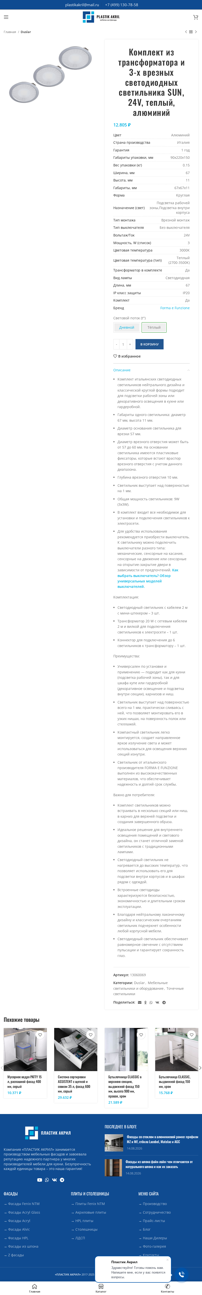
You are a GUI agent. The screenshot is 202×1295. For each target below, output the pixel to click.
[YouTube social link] (40, 1180)
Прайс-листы (154, 1220)
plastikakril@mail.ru (82, 4)
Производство (155, 1203)
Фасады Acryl (19, 1220)
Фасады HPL (18, 1238)
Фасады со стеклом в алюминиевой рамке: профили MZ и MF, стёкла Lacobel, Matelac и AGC (162, 1139)
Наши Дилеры (155, 1238)
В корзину (149, 344)
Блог (147, 1229)
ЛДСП (80, 1238)
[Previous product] (186, 32)
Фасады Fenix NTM (24, 1203)
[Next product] (195, 32)
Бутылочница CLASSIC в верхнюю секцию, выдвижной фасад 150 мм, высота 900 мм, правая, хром (124, 1086)
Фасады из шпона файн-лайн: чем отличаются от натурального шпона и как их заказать (159, 1164)
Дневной (126, 327)
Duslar (26, 32)
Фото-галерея (154, 1246)
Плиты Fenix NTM (90, 1203)
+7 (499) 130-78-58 (121, 4)
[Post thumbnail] (114, 1142)
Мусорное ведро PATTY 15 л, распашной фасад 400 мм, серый (24, 1081)
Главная (10, 32)
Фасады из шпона (23, 1246)
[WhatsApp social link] (151, 1002)
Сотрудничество (157, 1212)
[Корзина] (196, 17)
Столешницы (86, 1229)
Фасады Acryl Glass (24, 1212)
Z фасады (16, 1255)
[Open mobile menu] (6, 17)
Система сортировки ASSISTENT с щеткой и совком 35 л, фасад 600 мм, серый (74, 1084)
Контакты (151, 1255)
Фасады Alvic (19, 1229)
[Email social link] (139, 1002)
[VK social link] (157, 1002)
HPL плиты (84, 1220)
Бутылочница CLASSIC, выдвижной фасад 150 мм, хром (174, 1081)
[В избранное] (40, 1034)
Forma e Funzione (175, 308)
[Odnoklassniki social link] (145, 1002)
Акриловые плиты (90, 1212)
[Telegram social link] (164, 1002)
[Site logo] (101, 16)
